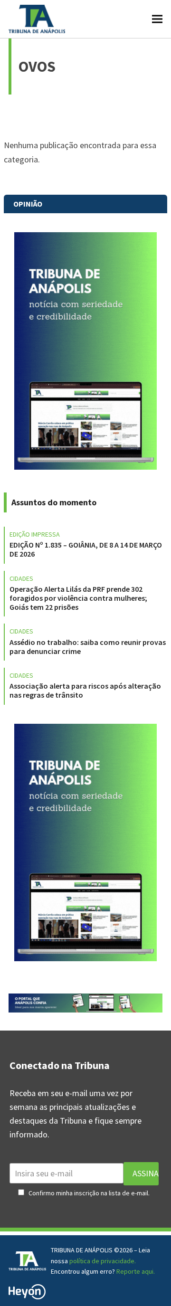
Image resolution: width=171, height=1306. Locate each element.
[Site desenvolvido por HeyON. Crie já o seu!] (27, 1296)
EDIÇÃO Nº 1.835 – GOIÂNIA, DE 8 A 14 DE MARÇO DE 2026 (86, 549)
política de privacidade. (102, 1261)
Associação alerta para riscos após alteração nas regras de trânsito (85, 690)
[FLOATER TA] (85, 1009)
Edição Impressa (35, 534)
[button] (157, 19)
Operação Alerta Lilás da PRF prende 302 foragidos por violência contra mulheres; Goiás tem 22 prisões (78, 598)
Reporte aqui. (135, 1271)
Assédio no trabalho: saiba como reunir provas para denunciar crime (88, 646)
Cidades (21, 578)
